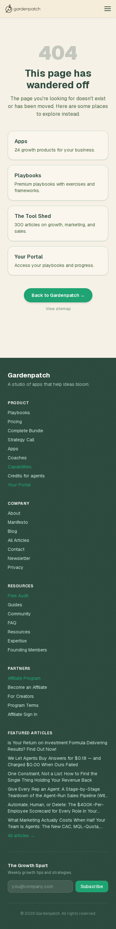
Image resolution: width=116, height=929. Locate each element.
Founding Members (27, 650)
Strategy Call (21, 440)
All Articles (18, 540)
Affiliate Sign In (22, 714)
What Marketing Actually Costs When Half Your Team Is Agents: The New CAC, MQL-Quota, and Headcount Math (56, 823)
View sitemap (58, 308)
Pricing (15, 422)
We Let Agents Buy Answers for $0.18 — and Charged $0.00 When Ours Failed (54, 761)
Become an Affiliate (27, 687)
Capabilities (20, 467)
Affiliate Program (24, 678)
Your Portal (19, 485)
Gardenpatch (29, 375)
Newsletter (19, 558)
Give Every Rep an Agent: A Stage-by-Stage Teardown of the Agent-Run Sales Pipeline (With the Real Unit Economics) (58, 792)
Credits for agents (26, 476)
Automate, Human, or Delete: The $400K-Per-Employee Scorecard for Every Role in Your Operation (56, 808)
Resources (19, 632)
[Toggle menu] (107, 9)
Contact (16, 549)
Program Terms (23, 705)
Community (19, 614)
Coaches (17, 458)
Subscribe (92, 886)
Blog (12, 531)
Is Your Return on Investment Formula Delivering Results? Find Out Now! (57, 746)
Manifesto (18, 522)
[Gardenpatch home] (22, 8)
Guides (15, 605)
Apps (13, 449)
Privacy (16, 567)
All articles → (21, 835)
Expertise (17, 641)
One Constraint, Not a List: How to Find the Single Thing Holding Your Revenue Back (52, 777)
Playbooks (19, 413)
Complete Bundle (25, 431)
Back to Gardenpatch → (58, 295)
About (14, 513)
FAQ (12, 623)
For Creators (21, 696)
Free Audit (18, 596)
